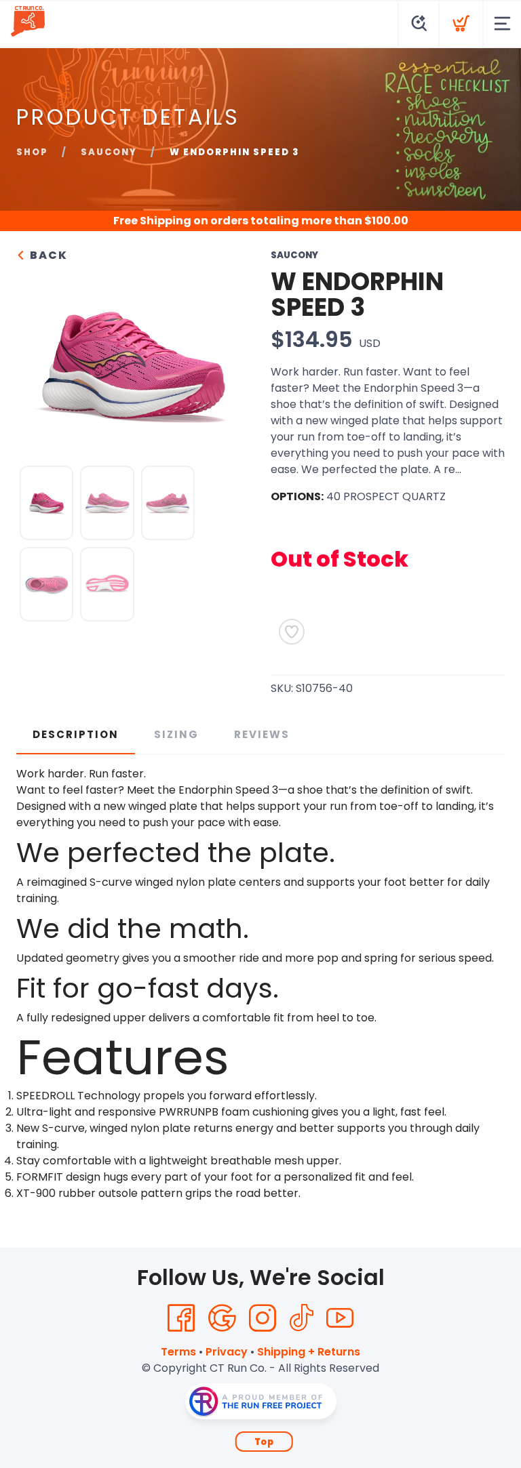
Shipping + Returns (308, 1352)
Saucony (109, 152)
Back (47, 255)
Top (264, 1441)
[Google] (221, 1318)
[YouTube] (340, 1318)
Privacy (227, 1352)
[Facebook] (181, 1318)
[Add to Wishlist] (292, 632)
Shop (32, 152)
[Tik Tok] (301, 1318)
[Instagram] (262, 1318)
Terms (178, 1352)
